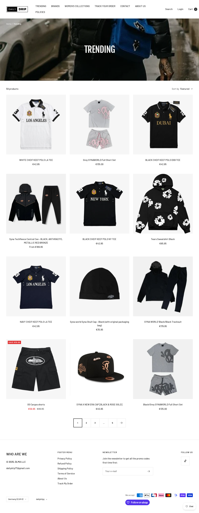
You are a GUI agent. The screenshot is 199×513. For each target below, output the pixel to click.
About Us (62, 478)
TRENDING (40, 6)
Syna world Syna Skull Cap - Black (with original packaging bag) (99, 323)
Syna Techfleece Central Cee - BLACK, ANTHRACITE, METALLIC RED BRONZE (36, 241)
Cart (192, 9)
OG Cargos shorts (36, 404)
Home (8, 24)
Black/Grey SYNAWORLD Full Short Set (163, 404)
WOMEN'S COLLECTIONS (77, 6)
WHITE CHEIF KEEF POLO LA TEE (36, 160)
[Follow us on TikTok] (185, 461)
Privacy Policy (65, 458)
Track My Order (65, 483)
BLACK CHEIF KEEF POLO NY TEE (99, 239)
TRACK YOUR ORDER (105, 6)
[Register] (148, 471)
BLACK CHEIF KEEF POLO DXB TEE (162, 160)
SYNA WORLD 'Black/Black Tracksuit (163, 321)
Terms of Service (66, 473)
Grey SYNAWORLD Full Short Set (99, 160)
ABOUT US (140, 6)
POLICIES (40, 12)
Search (169, 9)
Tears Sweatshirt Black (163, 239)
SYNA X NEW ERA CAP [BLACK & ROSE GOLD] (99, 404)
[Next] (121, 422)
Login (180, 9)
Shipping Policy (65, 468)
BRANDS (55, 6)
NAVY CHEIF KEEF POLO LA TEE (36, 321)
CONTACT (125, 6)
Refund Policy (65, 463)
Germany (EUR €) (15, 499)
